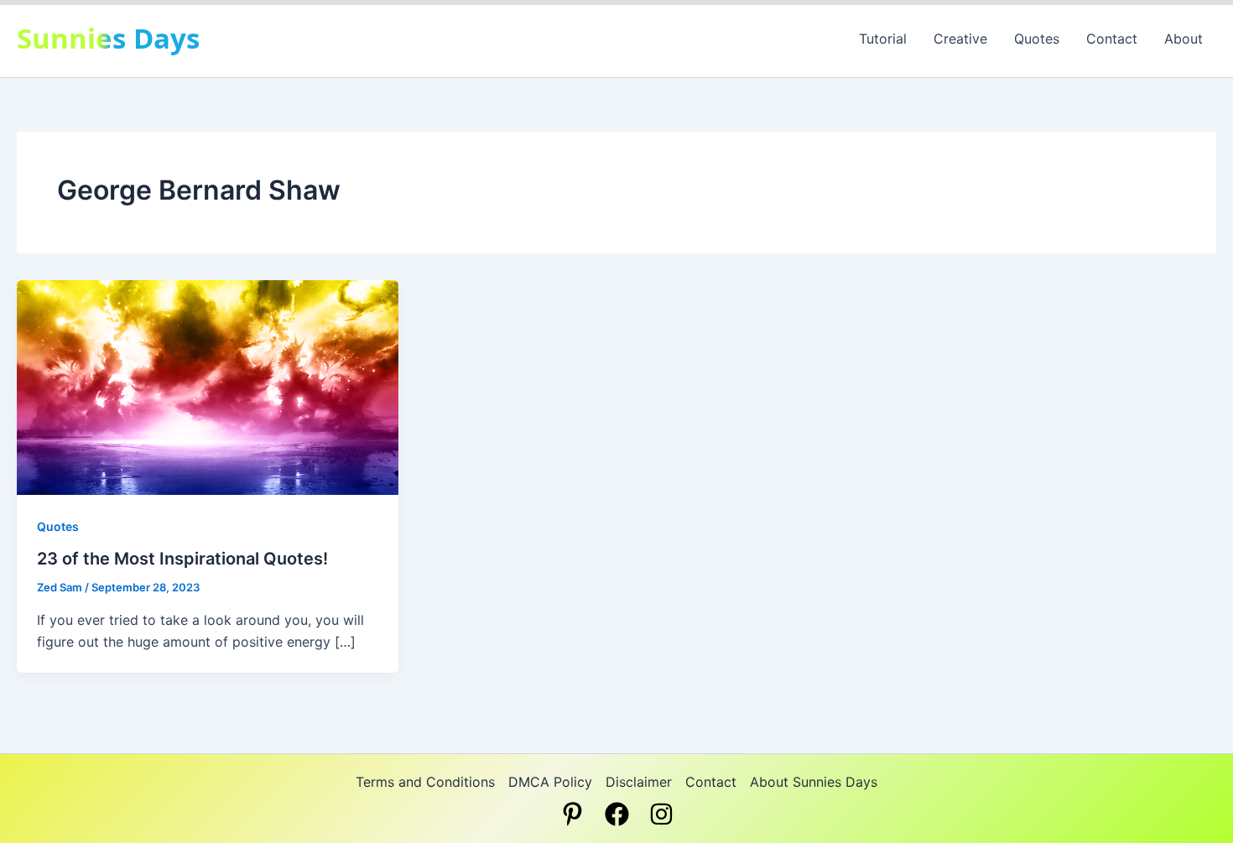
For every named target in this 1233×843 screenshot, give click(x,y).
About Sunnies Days (813, 781)
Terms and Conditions (425, 781)
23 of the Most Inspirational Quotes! (182, 559)
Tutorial (883, 38)
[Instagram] (661, 814)
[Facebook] (617, 814)
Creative (960, 38)
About (1183, 38)
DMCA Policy (550, 781)
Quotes (1036, 38)
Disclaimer (639, 781)
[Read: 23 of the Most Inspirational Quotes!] (207, 385)
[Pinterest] (572, 814)
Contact (1111, 38)
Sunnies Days (108, 38)
